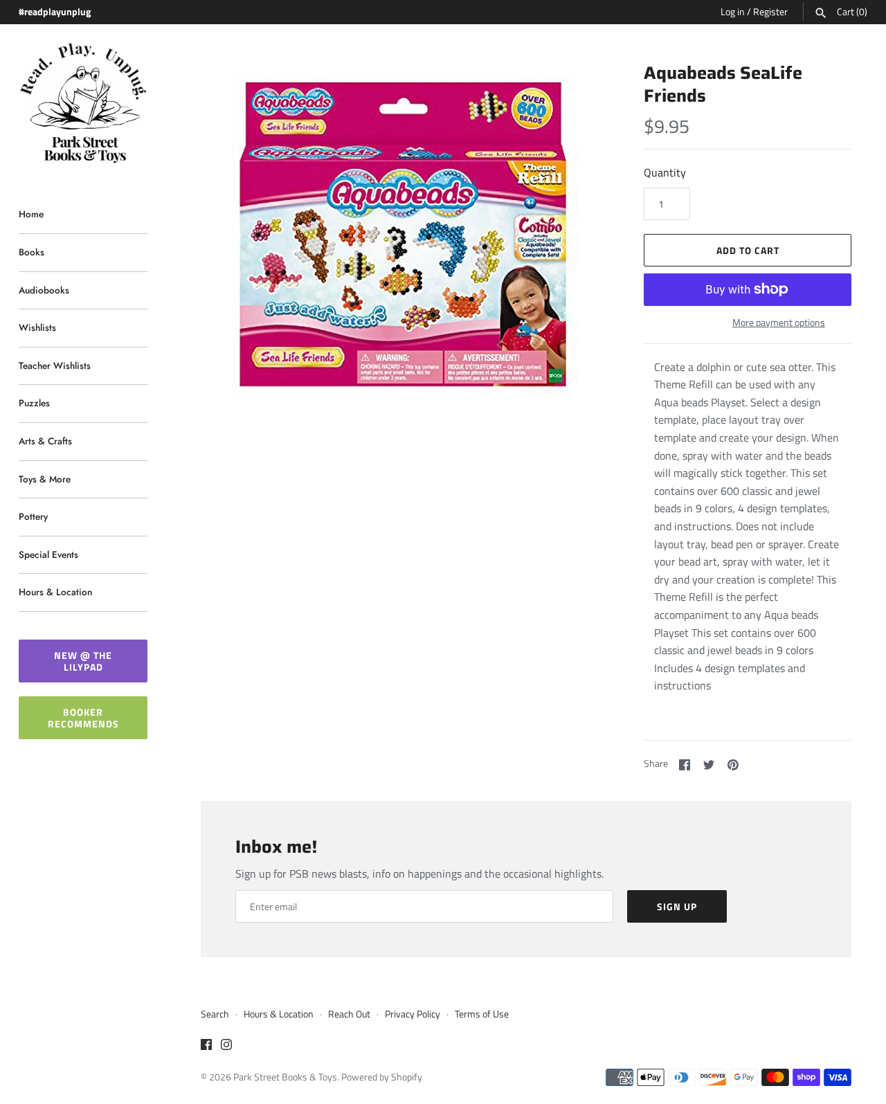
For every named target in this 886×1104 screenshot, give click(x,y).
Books (31, 252)
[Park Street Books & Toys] (83, 103)
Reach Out (349, 1014)
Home (31, 214)
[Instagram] (226, 1046)
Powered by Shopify (381, 1077)
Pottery (33, 516)
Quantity (665, 172)
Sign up (677, 906)
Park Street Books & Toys (285, 1077)
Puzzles (34, 403)
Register (770, 12)
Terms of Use (482, 1014)
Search (215, 1014)
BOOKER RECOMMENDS (83, 718)
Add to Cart (747, 250)
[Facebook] (206, 1046)
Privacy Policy (412, 1014)
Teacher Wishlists (55, 365)
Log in (733, 12)
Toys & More (45, 479)
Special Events (48, 554)
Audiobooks (44, 290)
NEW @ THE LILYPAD (83, 661)
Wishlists (37, 327)
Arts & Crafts (45, 441)
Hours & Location (55, 592)
